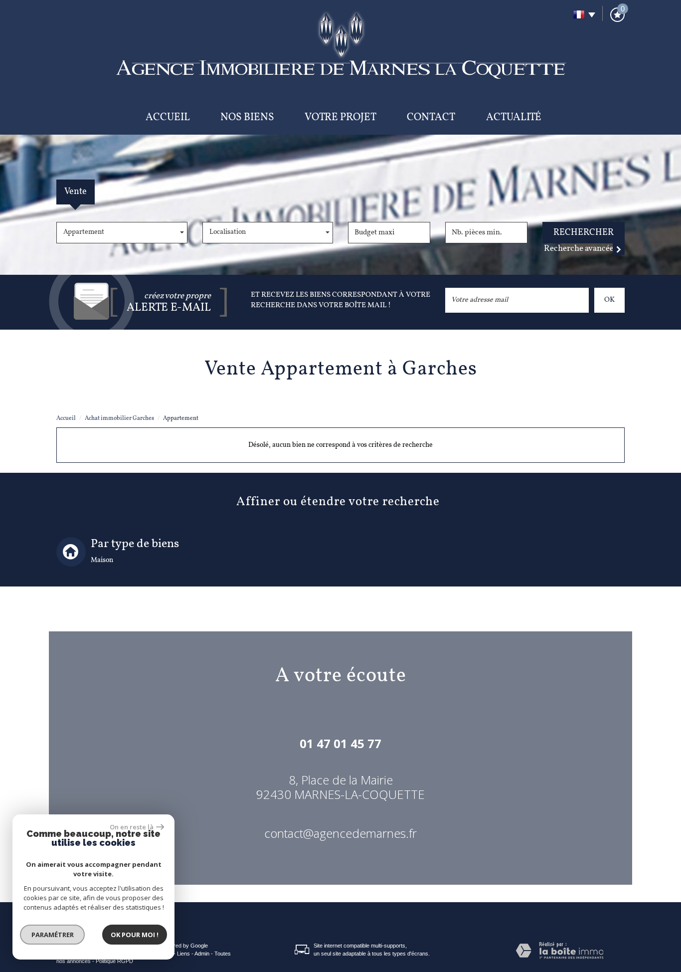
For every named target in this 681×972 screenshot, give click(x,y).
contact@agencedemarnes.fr (340, 833)
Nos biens (247, 117)
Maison (102, 560)
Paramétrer (52, 934)
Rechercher (583, 232)
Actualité (513, 117)
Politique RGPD (114, 961)
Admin (201, 954)
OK (609, 300)
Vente (75, 191)
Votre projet (340, 117)
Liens (183, 954)
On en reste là (132, 826)
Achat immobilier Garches (119, 418)
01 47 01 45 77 (340, 743)
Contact (431, 117)
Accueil (168, 117)
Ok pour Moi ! (135, 934)
